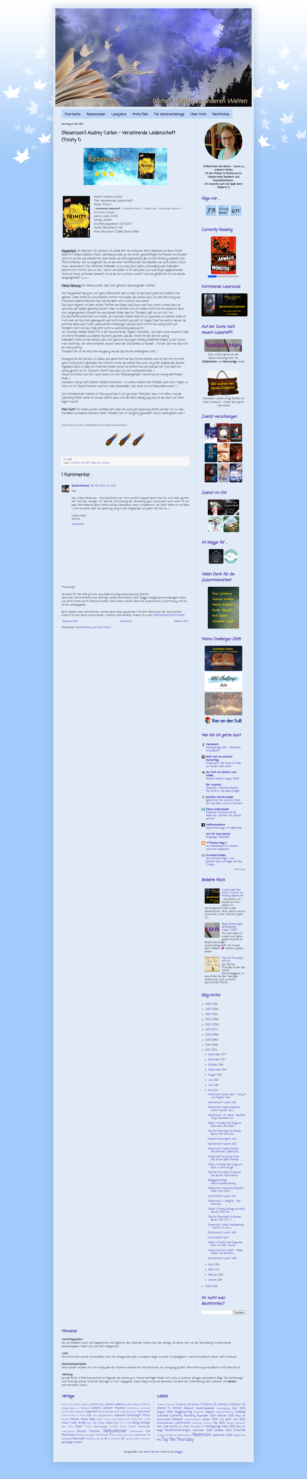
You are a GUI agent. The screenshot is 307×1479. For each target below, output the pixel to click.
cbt (105, 1439)
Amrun (77, 1404)
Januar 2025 (210, 1419)
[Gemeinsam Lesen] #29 (222, 1258)
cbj (101, 1438)
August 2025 (165, 1412)
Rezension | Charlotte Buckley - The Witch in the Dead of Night (223, 789)
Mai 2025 (219, 1423)
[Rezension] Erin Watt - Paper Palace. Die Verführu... (225, 1252)
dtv (123, 1439)
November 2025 (203, 1430)
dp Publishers (114, 1438)
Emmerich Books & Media (74, 1415)
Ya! (148, 1435)
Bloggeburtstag (183, 1412)
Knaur (65, 1423)
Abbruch (189, 1408)
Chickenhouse (133, 1408)
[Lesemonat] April (218, 1238)
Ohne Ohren (67, 1426)
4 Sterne (234, 1404)
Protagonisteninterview (167, 1435)
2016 (208, 1286)
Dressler (133, 1412)
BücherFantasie (80, 486)
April (211, 1265)
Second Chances (88, 1431)
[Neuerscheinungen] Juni (222, 1139)
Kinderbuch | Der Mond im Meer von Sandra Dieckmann (223, 764)
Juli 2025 (225, 1419)
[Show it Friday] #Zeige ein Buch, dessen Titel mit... (226, 1210)
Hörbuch (177, 1419)
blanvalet (79, 1438)
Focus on (240, 1416)
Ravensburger (101, 1426)
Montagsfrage (213, 1427)
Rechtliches (221, 114)
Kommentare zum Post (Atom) (93, 627)
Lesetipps (207, 1423)
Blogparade (199, 1412)
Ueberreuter (140, 1435)
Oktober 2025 (223, 1430)
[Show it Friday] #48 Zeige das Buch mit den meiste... (225, 1244)
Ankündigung (223, 1408)
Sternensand (136, 1431)
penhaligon (67, 1442)
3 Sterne (75, 463)
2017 (208, 1050)
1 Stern (160, 1404)
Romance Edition (118, 1426)
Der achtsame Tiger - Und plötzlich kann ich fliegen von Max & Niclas (224, 862)
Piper (78, 1426)
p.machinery (145, 1438)
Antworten (78, 524)
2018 (208, 1045)
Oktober (213, 1065)
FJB (89, 1415)
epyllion (130, 1438)
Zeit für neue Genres (218, 834)
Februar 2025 (225, 1416)
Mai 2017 (85, 463)
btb (98, 1438)
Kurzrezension (165, 1423)
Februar (213, 1275)
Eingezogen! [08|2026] (218, 837)
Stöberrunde (239, 1435)
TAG (159, 1440)
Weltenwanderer (215, 825)
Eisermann (144, 1412)
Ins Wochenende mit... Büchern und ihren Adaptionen (222, 847)
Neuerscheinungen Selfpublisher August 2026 (232, 927)
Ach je (70, 1404)
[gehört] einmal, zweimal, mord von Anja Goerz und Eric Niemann (224, 802)
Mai (210, 1090)
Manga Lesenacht (235, 1423)
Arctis (94, 1404)
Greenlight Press (138, 1415)
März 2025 (229, 1427)
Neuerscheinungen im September (224, 828)
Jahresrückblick (192, 1419)
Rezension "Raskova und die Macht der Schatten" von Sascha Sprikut (223, 816)
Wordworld (212, 744)
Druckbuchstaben (216, 855)
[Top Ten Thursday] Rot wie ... (232, 959)
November (214, 1060)
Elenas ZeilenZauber (217, 809)
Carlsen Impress (114, 1408)
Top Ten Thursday (178, 1440)
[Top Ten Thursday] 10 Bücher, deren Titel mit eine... (224, 1132)
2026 (208, 1004)
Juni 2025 (239, 1419)
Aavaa (64, 1404)
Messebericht (197, 1426)
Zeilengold (67, 1438)
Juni (211, 1085)
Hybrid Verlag (103, 1419)
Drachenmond (112, 1412)
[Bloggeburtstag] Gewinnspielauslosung (222, 1182)
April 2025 (239, 1408)
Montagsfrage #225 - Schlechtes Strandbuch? (223, 749)
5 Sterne (175, 1408)
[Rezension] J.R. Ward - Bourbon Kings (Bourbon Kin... (226, 1116)
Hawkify (65, 1419)
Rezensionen (96, 114)
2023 (208, 1019)
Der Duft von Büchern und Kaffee (221, 774)
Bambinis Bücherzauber (220, 797)
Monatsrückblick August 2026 (222, 779)
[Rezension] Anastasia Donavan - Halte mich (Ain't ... (226, 1189)
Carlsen (96, 1408)
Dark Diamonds (77, 1412)
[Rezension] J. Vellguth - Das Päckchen (224, 1202)
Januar (212, 1280)
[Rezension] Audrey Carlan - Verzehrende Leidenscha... (224, 1150)
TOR (148, 1431)
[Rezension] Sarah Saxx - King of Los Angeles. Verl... (226, 1096)
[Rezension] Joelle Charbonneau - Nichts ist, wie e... (226, 1226)
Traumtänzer (102, 1435)
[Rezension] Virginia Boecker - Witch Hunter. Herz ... (225, 1108)
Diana (101, 1412)
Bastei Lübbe (113, 1404)
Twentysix (128, 1435)
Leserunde (197, 1423)
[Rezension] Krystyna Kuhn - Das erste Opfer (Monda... (224, 1158)
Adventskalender (205, 1408)
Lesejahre (119, 114)
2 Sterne (181, 1405)
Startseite (72, 114)
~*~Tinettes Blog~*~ (217, 843)
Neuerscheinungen (177, 1430)
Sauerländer (144, 1426)
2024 (208, 1014)
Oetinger (145, 1423)
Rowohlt (132, 1426)
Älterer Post (181, 621)
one (137, 1439)
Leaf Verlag (98, 1423)
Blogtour (210, 1412)
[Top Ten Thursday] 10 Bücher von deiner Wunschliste (224, 1174)
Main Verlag (125, 1423)
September (215, 1070)
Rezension (96, 463)
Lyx (116, 1422)
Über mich (198, 114)
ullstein (85, 278)
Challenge (240, 1412)
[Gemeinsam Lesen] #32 (222, 1144)
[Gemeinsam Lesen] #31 (222, 1196)
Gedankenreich (105, 1415)
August (212, 1075)
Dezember (214, 1055)
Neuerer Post (70, 621)
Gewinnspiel (163, 1419)
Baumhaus (127, 1404)
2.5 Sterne (193, 1405)
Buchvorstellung (225, 1412)
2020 (208, 1035)
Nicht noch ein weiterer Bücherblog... (219, 758)
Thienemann (69, 1435)
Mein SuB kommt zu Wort (173, 1427)
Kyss (88, 1423)
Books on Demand (79, 1408)
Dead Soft (91, 1412)
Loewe (109, 1423)
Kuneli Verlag (77, 1423)
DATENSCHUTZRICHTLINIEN (168, 615)
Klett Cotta (144, 1419)
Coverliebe (162, 1416)
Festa (94, 1415)
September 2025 (222, 1435)
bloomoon (91, 1438)
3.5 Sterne (220, 1404)
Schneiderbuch (68, 1431)
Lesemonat (182, 1423)
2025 (208, 1009)
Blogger (179, 1452)
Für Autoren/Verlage (169, 114)
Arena (102, 1404)
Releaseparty (185, 1435)
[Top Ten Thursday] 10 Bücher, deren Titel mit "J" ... (224, 1218)
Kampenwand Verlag (127, 1419)
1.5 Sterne (170, 1404)
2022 (208, 1025)
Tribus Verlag (116, 1435)
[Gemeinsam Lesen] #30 (222, 1233)
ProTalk (88, 1426)
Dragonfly (124, 1412)
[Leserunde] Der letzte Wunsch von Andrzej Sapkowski (232, 893)
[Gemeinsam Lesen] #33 (222, 1102)
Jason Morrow (151, 1452)
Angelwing (86, 1404)
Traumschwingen (85, 1435)
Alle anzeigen (239, 869)
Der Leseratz (213, 785)
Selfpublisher (115, 1431)
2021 (208, 1030)
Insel (113, 1419)
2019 (208, 1040)
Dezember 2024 (206, 1416)
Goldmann (120, 1415)
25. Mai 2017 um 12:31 (103, 486)
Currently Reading (182, 1415)
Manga (135, 1423)
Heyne (74, 1419)
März (211, 1270)
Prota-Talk (140, 114)
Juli (210, 1080)
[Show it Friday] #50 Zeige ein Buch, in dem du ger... (225, 1166)
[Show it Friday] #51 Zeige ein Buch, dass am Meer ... (225, 1124)
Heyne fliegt (88, 1419)
